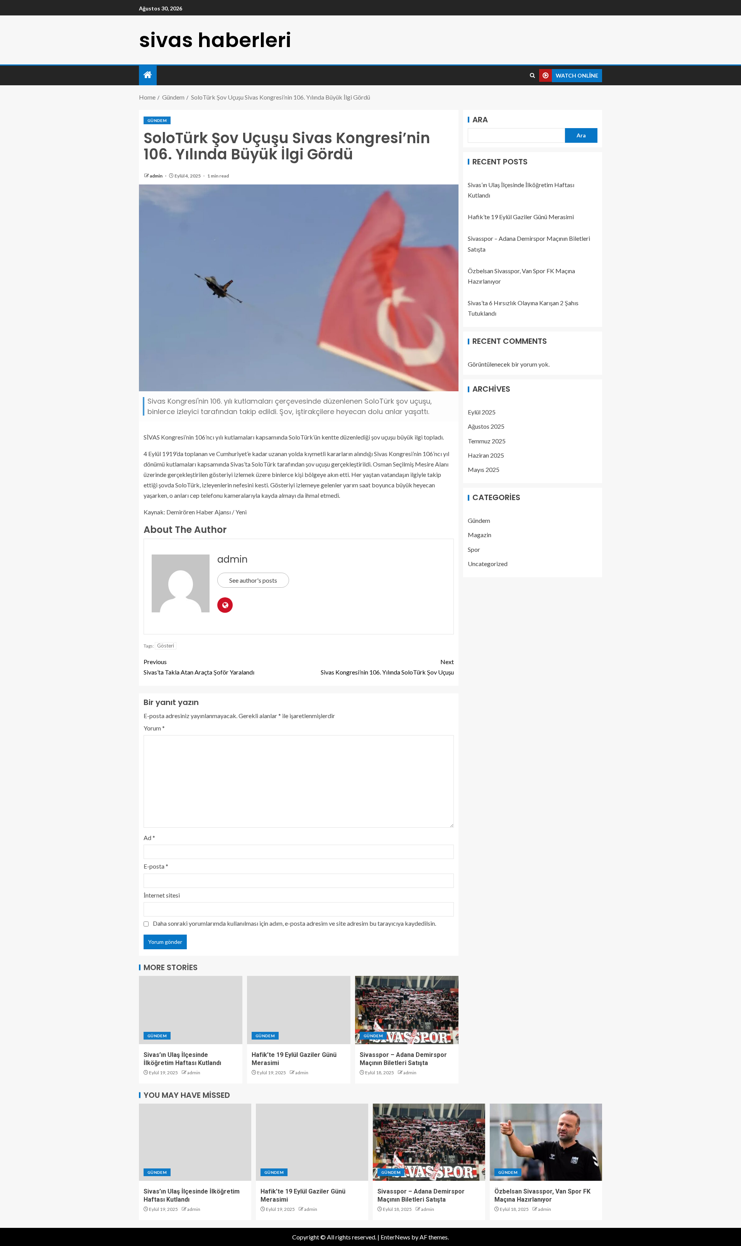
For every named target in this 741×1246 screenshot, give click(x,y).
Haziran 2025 (486, 455)
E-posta (156, 866)
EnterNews (395, 1237)
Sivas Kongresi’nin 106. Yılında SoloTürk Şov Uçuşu (387, 667)
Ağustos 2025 (486, 426)
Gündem (157, 120)
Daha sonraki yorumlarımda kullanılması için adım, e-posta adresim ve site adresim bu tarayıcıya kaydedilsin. (294, 923)
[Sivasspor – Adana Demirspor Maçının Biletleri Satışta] (406, 1010)
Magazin (479, 535)
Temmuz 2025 (487, 441)
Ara (480, 119)
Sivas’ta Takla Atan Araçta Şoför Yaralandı (199, 667)
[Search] (532, 75)
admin (156, 176)
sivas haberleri (215, 40)
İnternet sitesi (162, 895)
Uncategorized (488, 563)
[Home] (148, 75)
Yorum (154, 728)
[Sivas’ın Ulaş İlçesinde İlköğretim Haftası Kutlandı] (190, 1010)
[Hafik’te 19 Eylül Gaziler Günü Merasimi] (298, 1010)
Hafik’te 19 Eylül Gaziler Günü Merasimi (521, 217)
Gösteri (165, 645)
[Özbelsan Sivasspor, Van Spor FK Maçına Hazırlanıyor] (546, 1142)
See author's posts (253, 580)
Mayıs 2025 (483, 469)
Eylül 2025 (482, 412)
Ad (149, 837)
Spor (474, 549)
